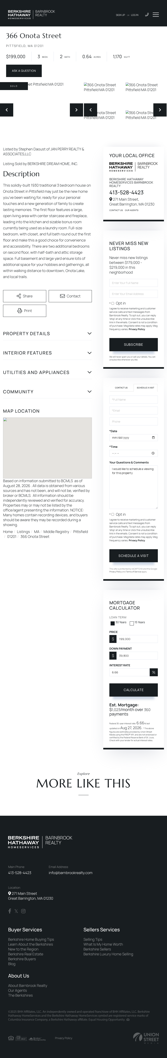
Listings (23, 531)
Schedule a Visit (145, 387)
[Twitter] (16, 911)
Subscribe (133, 344)
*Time (113, 447)
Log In (134, 15)
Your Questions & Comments (129, 462)
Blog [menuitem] (11, 963)
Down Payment (120, 649)
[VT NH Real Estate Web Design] (146, 1038)
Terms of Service (133, 571)
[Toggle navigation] (156, 15)
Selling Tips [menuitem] (93, 939)
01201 (11, 536)
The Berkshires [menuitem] (20, 995)
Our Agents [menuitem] (17, 990)
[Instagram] (23, 911)
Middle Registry (56, 531)
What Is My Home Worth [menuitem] (103, 944)
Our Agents (131, 210)
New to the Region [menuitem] (23, 949)
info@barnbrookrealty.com (70, 872)
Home (8, 531)
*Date (113, 431)
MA (36, 531)
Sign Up (120, 15)
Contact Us (116, 210)
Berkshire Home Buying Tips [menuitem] (31, 939)
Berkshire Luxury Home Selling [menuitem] (108, 954)
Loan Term (117, 617)
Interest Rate (119, 665)
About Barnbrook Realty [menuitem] (27, 985)
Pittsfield (80, 531)
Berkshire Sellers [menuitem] (97, 949)
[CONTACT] (24, 71)
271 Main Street (30, 896)
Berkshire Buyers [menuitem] (22, 959)
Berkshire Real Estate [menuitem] (25, 954)
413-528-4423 (126, 192)
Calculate (134, 690)
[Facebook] (9, 911)
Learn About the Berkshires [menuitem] (30, 944)
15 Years (140, 622)
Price (113, 632)
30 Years (120, 622)
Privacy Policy (137, 329)
